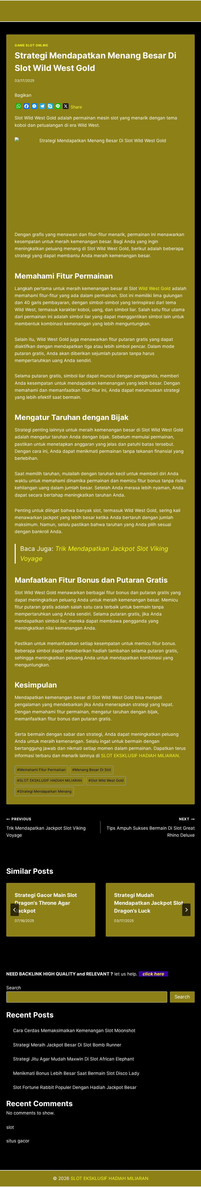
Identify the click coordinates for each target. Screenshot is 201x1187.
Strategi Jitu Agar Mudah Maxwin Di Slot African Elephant (73, 1059)
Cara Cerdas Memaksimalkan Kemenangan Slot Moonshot (74, 1030)
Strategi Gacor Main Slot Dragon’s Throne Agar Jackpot (46, 903)
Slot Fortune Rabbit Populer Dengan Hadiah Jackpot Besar (74, 1087)
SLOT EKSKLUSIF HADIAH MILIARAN (49, 780)
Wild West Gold (154, 288)
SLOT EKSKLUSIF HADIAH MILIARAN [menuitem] (140, 755)
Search (13, 987)
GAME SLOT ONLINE (31, 45)
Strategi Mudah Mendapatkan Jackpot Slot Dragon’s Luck (148, 903)
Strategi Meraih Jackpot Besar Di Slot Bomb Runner (67, 1044)
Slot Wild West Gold (106, 780)
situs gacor (17, 1140)
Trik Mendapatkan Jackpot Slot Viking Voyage (46, 827)
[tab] (90, 941)
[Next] (186, 909)
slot (10, 1127)
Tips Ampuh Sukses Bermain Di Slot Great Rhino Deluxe (151, 827)
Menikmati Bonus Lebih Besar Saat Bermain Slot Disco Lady (76, 1073)
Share (76, 107)
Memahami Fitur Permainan (41, 770)
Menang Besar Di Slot (91, 770)
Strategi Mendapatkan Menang (44, 791)
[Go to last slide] (14, 909)
